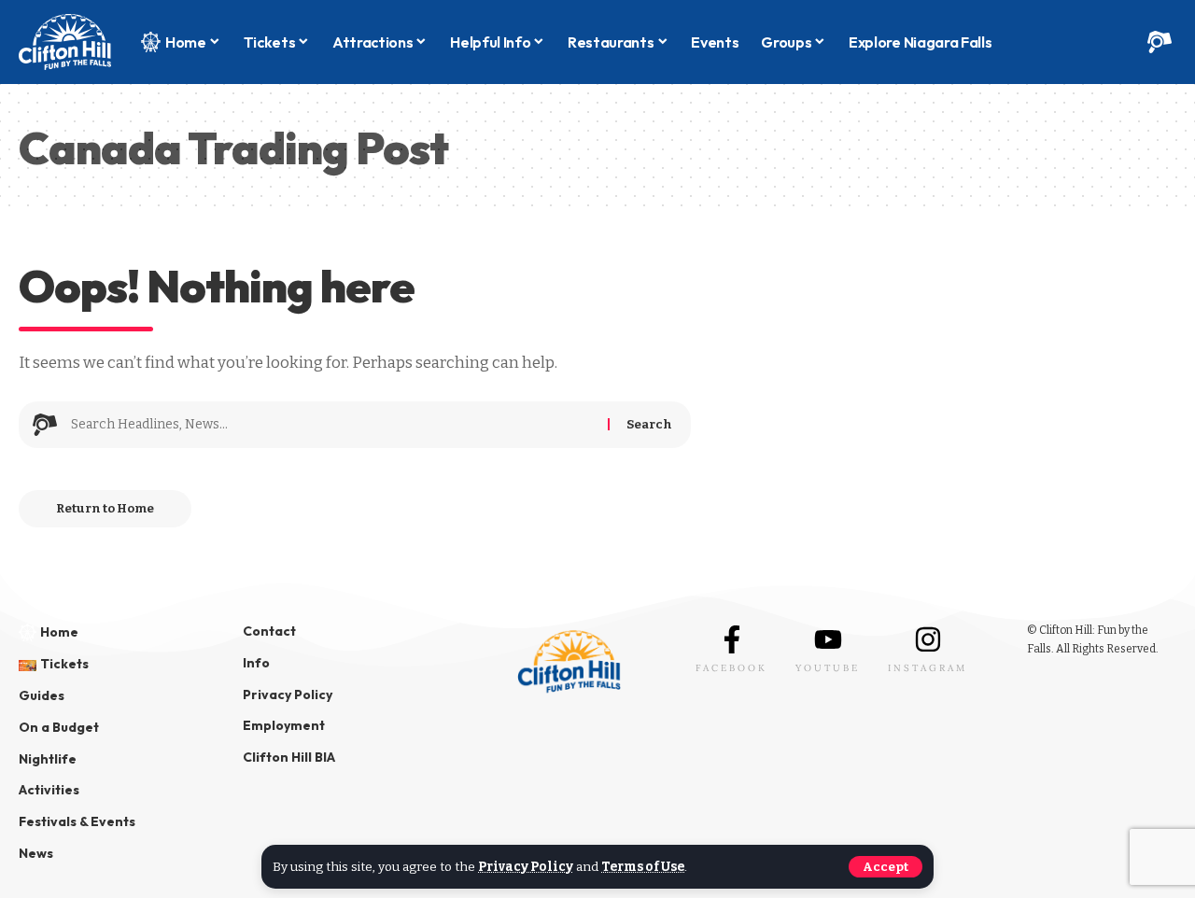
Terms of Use (642, 867)
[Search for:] (332, 424)
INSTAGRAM (927, 668)
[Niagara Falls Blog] (65, 42)
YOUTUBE (827, 668)
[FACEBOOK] (732, 639)
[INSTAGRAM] (928, 639)
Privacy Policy (525, 867)
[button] (885, 866)
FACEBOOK (731, 668)
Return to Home (105, 508)
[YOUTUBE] (828, 639)
